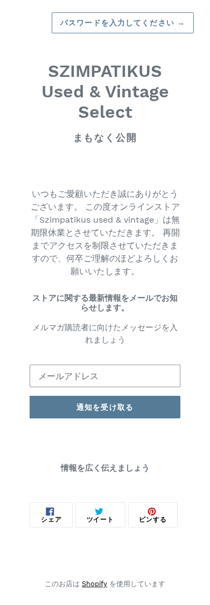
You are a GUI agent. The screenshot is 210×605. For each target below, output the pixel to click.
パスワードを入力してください (122, 22)
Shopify (94, 584)
